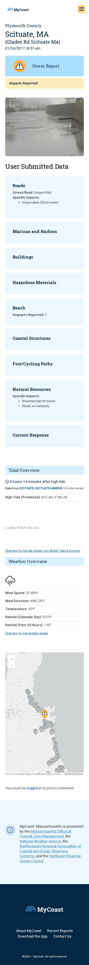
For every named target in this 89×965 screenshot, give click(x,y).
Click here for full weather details (26, 633)
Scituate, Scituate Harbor (41, 488)
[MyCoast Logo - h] (18, 10)
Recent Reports (60, 931)
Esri (81, 774)
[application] (44, 714)
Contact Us (62, 936)
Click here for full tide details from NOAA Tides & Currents (42, 550)
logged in (34, 788)
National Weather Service (40, 841)
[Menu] (81, 9)
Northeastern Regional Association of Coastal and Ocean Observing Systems (50, 851)
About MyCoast (28, 931)
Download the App (32, 936)
